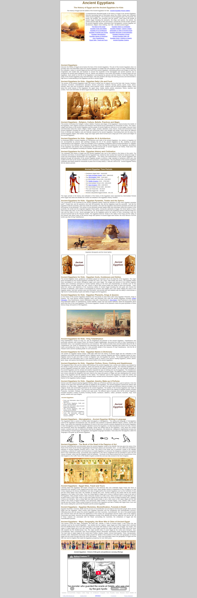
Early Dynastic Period (95, 175)
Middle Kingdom (93, 181)
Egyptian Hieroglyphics (98, 34)
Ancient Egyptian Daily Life (121, 36)
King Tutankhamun (98, 38)
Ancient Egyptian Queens (121, 40)
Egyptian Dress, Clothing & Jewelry (121, 38)
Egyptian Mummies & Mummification (121, 32)
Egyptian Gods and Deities (98, 28)
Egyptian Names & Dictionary (98, 36)
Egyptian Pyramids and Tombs (98, 32)
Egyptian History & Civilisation (121, 27)
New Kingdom (92, 185)
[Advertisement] (93, 52)
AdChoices (98, 595)
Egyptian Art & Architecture (98, 30)
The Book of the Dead (98, 27)
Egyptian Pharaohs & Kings (121, 34)
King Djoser (113, 300)
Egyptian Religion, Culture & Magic (121, 28)
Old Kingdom (92, 177)
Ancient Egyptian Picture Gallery (120, 10)
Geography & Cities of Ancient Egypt (121, 30)
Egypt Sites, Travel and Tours (98, 40)
